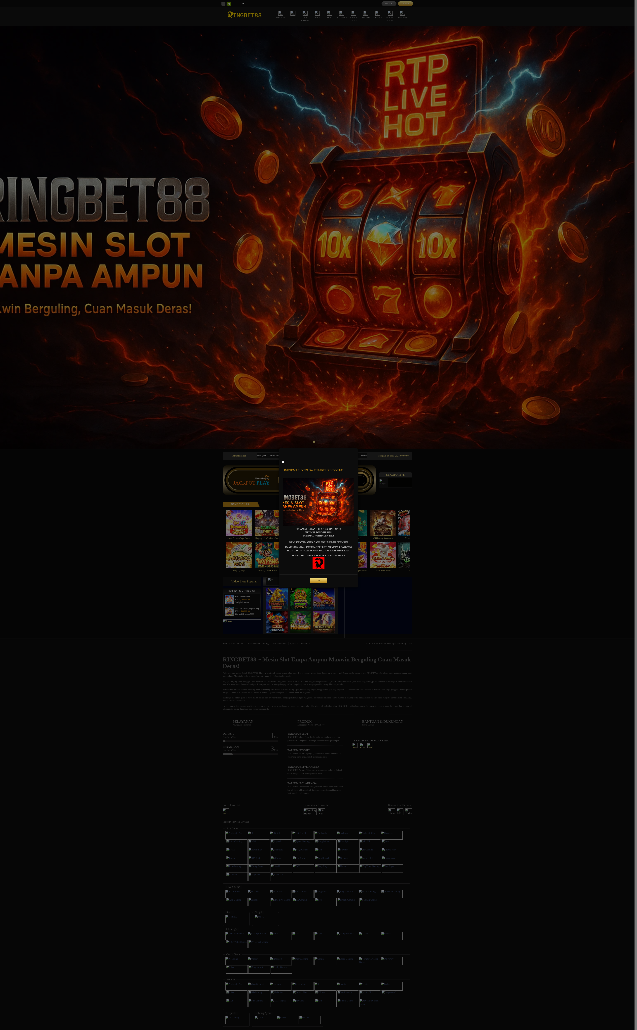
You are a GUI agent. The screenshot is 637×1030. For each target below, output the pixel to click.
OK (318, 580)
